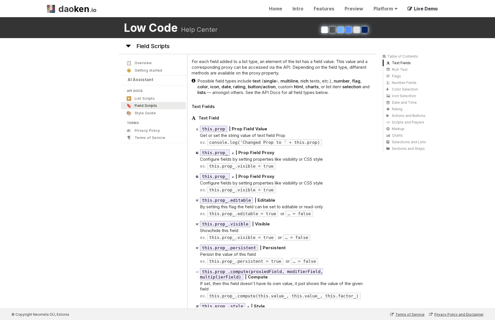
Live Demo (426, 8)
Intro (297, 8)
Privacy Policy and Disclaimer (459, 314)
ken (77, 9)
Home (275, 8)
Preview (354, 8)
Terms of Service (410, 314)
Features (324, 8)
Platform (382, 10)
